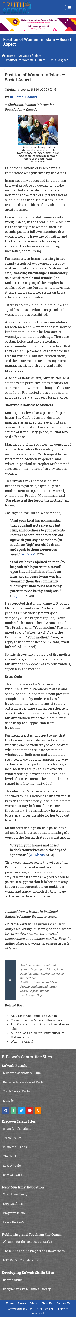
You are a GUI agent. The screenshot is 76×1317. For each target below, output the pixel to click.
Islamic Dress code (32, 969)
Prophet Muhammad (34, 986)
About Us (47, 1303)
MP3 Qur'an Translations (20, 1260)
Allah (23, 965)
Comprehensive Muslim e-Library (27, 1289)
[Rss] (38, 1110)
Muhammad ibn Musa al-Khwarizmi (36, 1020)
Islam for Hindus (15, 1147)
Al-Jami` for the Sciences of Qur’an (27, 1241)
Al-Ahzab (37, 855)
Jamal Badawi (29, 973)
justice (45, 973)
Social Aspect (29, 991)
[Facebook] (5, 1110)
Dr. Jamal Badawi (23, 97)
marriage (57, 973)
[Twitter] (21, 1110)
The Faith (10, 1156)
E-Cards (8, 1100)
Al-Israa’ (28, 554)
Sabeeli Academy (15, 1194)
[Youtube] (29, 1110)
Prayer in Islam (14, 1213)
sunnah (44, 991)
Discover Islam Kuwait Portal (24, 1082)
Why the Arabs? (22, 1041)
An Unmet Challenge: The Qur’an (34, 1016)
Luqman (18, 596)
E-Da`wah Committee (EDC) (22, 1073)
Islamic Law (54, 969)
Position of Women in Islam (38, 982)
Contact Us (63, 1303)
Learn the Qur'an (15, 1222)
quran (53, 986)
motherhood (28, 978)
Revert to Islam (27, 1303)
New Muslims (13, 1203)
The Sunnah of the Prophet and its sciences (34, 1251)
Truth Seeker (12, 1138)
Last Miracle (12, 1165)
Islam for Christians (17, 1128)
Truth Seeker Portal (17, 1091)
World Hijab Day (31, 995)
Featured (50, 965)
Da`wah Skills (12, 1280)
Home (10, 1303)
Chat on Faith (12, 1175)
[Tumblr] (13, 1110)
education (35, 965)
